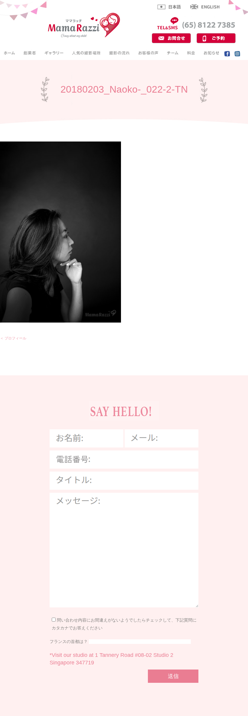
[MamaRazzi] (84, 37)
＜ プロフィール (13, 338)
